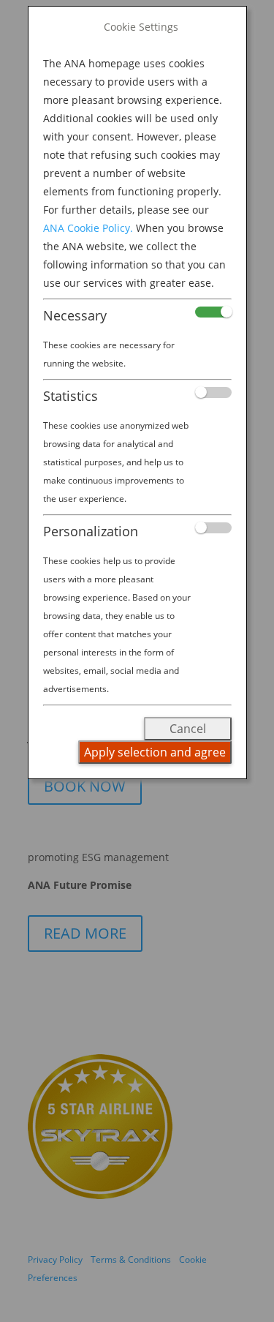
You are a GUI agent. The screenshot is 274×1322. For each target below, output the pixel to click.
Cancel (188, 729)
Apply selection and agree (155, 752)
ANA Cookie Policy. (88, 228)
